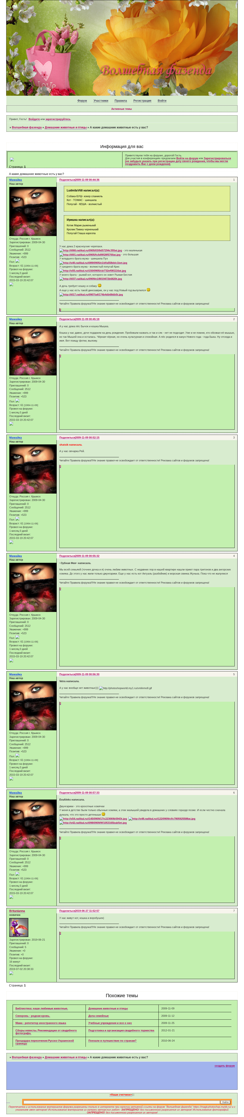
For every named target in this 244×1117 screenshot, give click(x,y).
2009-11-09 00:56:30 (87, 674)
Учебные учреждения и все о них (110, 1023)
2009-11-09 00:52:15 (87, 437)
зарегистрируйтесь (58, 119)
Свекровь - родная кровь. (32, 1015)
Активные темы (121, 108)
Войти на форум (187, 158)
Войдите (34, 119)
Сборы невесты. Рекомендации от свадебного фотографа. (46, 1032)
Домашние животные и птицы (66, 127)
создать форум (225, 1065)
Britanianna (17, 911)
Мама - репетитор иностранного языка (40, 1023)
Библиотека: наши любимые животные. (41, 1008)
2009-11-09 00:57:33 (87, 792)
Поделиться (67, 179)
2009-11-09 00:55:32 (87, 555)
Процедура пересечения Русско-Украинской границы (44, 1042)
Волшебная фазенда (27, 127)
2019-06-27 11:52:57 (87, 910)
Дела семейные (98, 1015)
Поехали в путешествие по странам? (112, 1040)
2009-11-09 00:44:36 (87, 179)
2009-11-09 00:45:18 (87, 319)
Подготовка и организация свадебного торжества (121, 1030)
